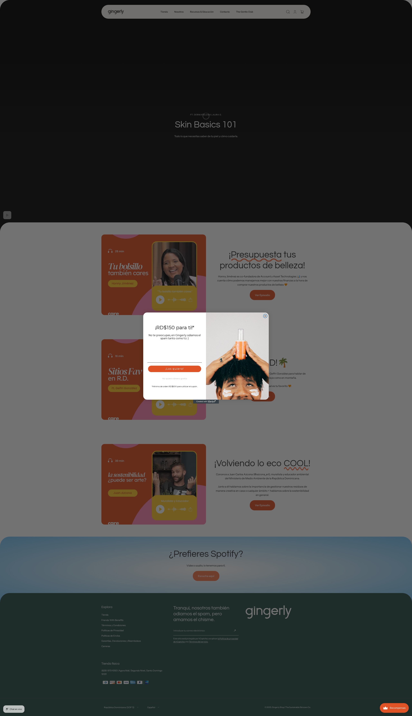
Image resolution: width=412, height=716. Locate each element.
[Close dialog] (265, 316)
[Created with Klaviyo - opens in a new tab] (206, 402)
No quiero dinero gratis (174, 378)
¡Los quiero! (175, 368)
